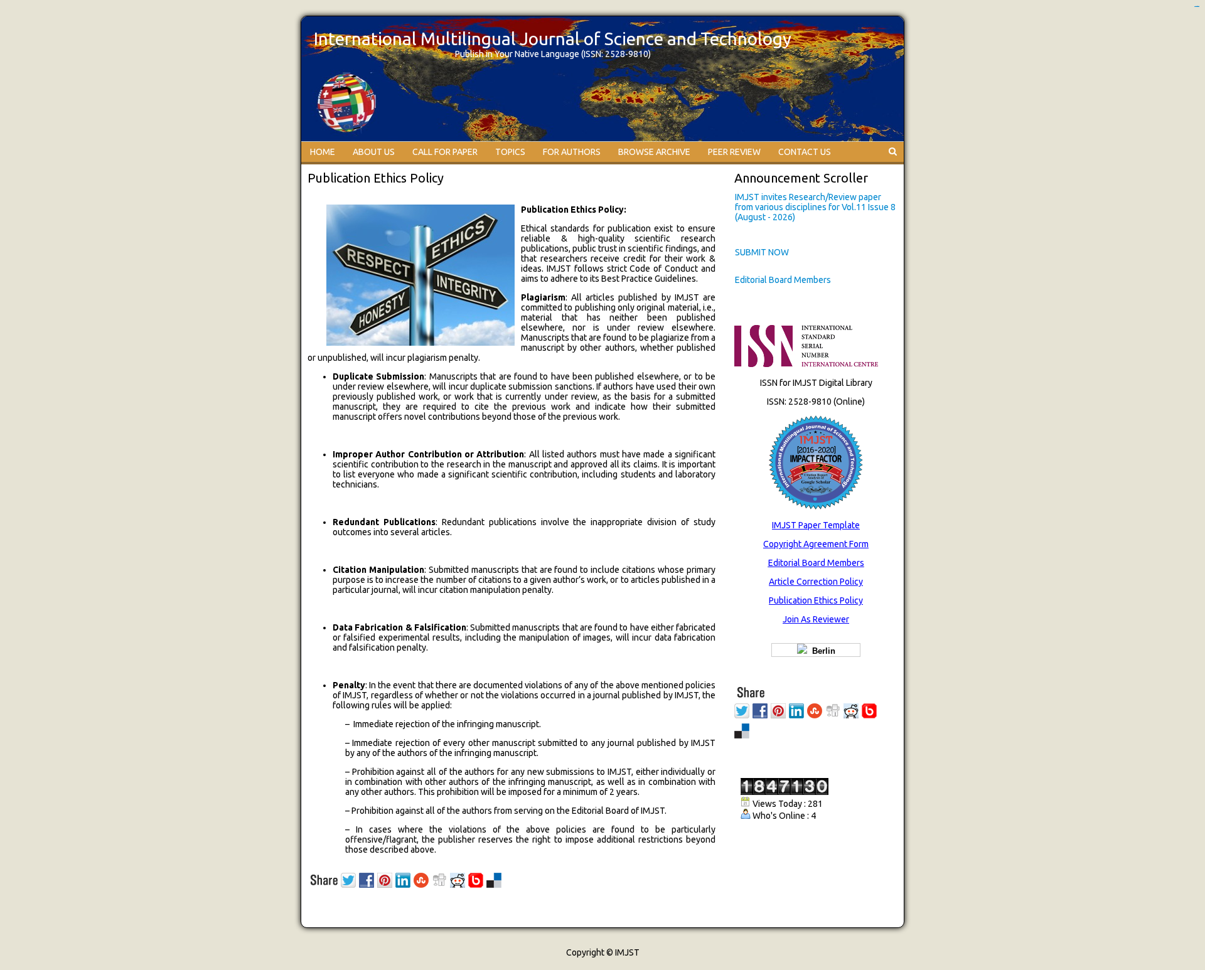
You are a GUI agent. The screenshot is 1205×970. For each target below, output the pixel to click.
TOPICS (510, 152)
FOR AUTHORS (572, 152)
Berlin (821, 651)
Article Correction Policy (816, 582)
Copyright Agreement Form (816, 544)
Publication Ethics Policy (816, 600)
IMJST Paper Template (816, 525)
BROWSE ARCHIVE (654, 152)
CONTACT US (804, 152)
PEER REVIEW (734, 152)
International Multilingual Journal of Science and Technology (552, 38)
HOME (322, 152)
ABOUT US (374, 152)
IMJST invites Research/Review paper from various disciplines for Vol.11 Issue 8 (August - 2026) (815, 207)
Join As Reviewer (816, 619)
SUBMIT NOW (762, 252)
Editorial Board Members (783, 280)
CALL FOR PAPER (445, 152)
